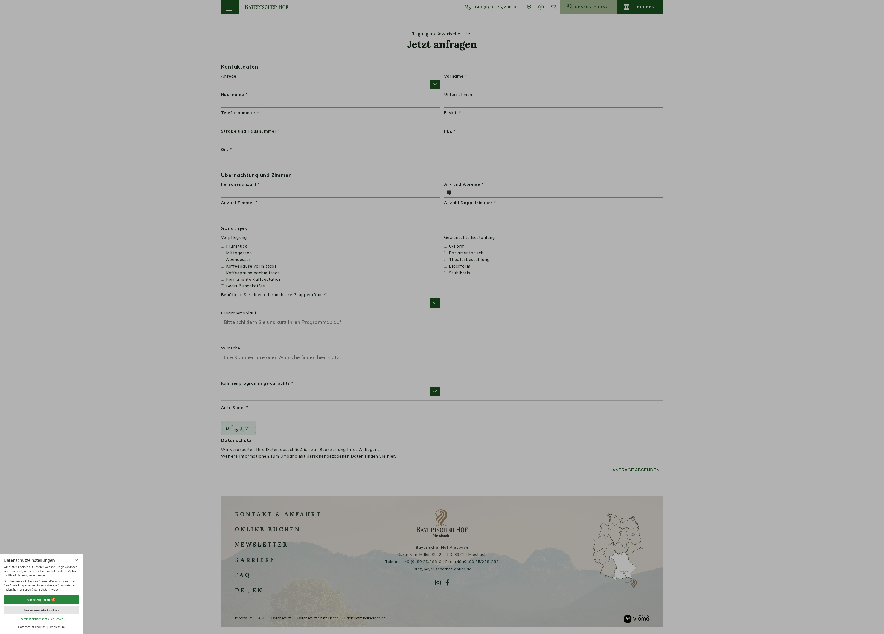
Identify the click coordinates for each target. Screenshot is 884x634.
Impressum (57, 627)
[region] (41, 578)
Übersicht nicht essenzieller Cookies (41, 619)
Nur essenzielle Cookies (41, 610)
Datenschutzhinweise (32, 627)
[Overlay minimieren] (76, 560)
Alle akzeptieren (38, 600)
